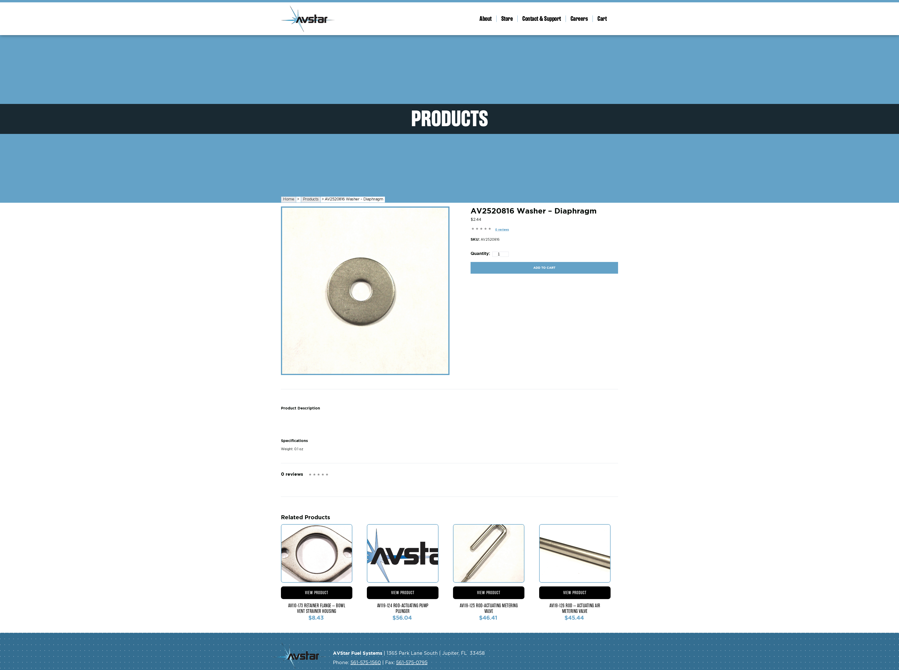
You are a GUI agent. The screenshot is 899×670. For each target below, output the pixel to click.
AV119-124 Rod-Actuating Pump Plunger (402, 608)
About (485, 18)
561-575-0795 (411, 662)
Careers (579, 18)
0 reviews (502, 229)
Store (507, 18)
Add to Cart (544, 267)
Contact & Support (541, 18)
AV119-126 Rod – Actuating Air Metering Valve (574, 608)
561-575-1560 (365, 662)
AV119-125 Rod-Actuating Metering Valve (489, 608)
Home (288, 199)
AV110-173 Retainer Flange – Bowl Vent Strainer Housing (316, 608)
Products (311, 199)
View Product (316, 592)
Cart (602, 18)
